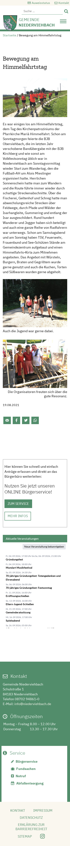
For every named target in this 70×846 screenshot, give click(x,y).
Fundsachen (26, 769)
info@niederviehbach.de (32, 704)
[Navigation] (63, 22)
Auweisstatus (41, 3)
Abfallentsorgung (29, 783)
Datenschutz (31, 817)
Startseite (9, 35)
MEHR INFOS (18, 516)
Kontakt (63, 3)
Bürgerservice (27, 761)
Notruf (21, 776)
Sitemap (25, 836)
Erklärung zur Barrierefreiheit (31, 827)
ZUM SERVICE (18, 503)
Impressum (42, 810)
